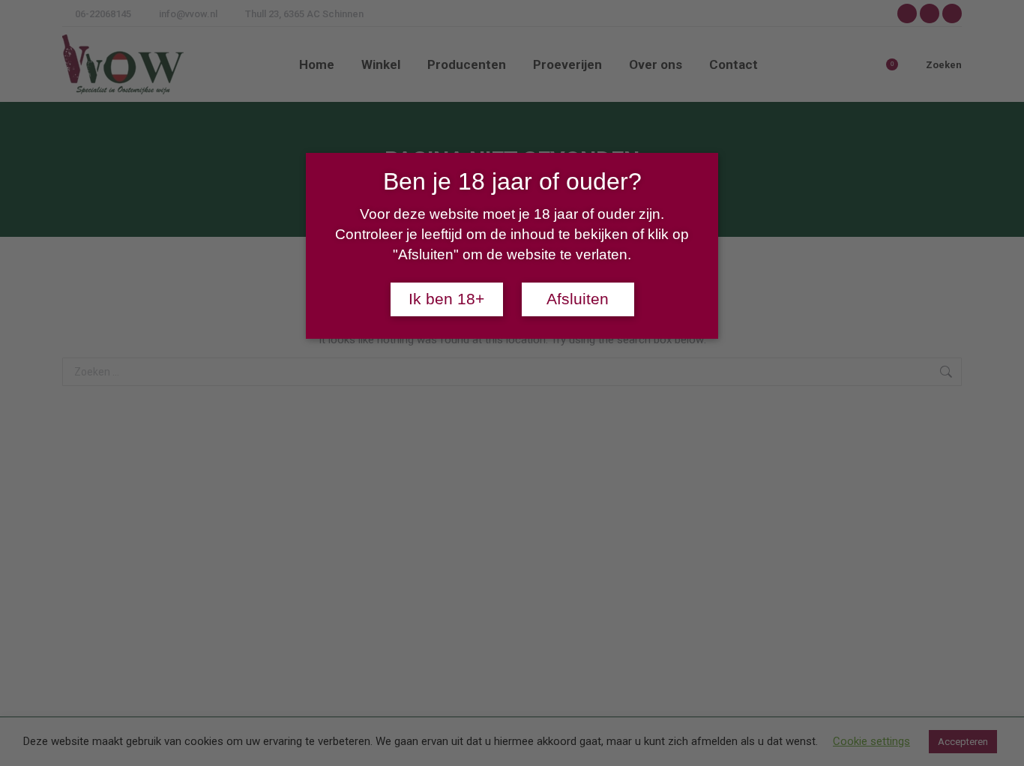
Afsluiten (577, 299)
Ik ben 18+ (446, 299)
